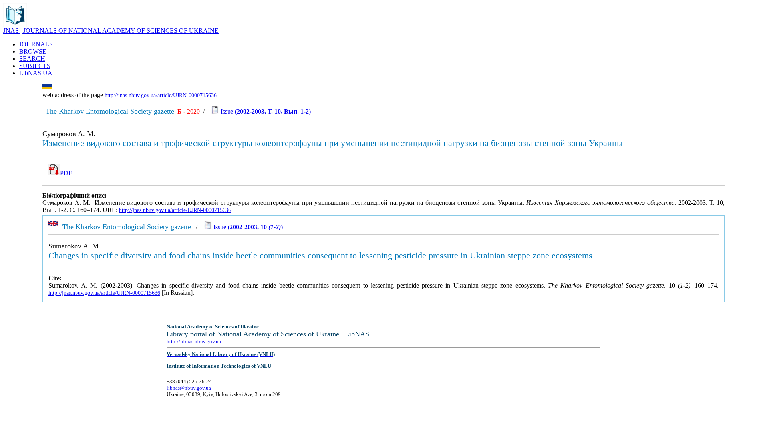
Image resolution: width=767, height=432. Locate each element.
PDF (66, 173)
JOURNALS (36, 44)
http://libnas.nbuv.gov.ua (194, 341)
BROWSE (32, 51)
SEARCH (32, 58)
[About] (15, 25)
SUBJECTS (34, 65)
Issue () (266, 111)
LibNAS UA (35, 73)
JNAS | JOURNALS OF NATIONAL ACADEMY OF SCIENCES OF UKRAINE (111, 30)
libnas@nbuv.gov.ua (189, 388)
